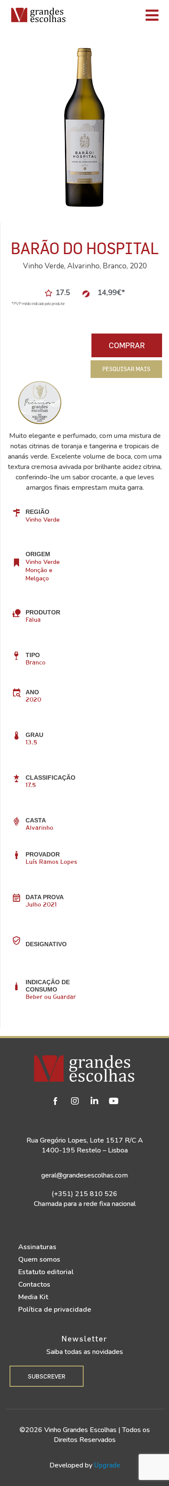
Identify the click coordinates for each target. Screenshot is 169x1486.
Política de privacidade (54, 1309)
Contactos (34, 1284)
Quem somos (39, 1259)
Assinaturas (37, 1247)
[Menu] (120, 15)
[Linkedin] (94, 1101)
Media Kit (33, 1297)
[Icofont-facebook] (55, 1101)
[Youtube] (114, 1101)
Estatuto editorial (46, 1272)
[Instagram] (75, 1101)
